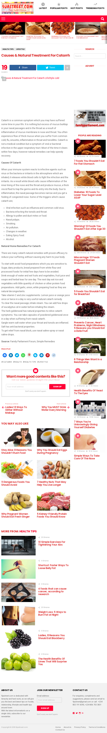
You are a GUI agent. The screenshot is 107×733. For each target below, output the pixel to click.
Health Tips (8, 49)
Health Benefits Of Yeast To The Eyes (88, 392)
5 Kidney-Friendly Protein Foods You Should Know (52, 515)
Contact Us (60, 730)
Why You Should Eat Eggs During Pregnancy (52, 451)
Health (18, 362)
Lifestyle (43, 362)
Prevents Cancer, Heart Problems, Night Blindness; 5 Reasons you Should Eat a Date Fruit (89, 327)
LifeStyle (20, 49)
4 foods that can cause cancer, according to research (52, 591)
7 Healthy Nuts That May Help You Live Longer (51, 483)
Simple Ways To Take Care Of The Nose (87, 457)
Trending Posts (95, 8)
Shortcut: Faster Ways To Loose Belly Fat (53, 567)
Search (102, 18)
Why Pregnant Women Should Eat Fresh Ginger (15, 515)
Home (58, 727)
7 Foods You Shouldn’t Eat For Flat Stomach (12, 37)
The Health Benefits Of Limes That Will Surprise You (52, 661)
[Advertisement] (90, 86)
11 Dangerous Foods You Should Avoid (15, 483)
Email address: (43, 696)
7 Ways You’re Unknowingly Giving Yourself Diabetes (85, 424)
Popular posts (58, 8)
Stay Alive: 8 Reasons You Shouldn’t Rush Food (16, 451)
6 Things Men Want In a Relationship (88, 361)
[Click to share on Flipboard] (29, 354)
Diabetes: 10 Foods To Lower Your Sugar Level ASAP (36, 37)
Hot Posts (77, 8)
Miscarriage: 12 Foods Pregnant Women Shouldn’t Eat (87, 260)
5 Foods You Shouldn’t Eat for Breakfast (87, 37)
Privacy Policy (80, 727)
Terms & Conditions (97, 727)
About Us (67, 727)
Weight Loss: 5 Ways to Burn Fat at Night (52, 613)
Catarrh (7, 362)
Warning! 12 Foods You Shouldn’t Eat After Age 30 (62, 37)
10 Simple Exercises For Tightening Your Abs (51, 543)
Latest (43, 8)
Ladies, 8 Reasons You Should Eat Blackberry (51, 637)
